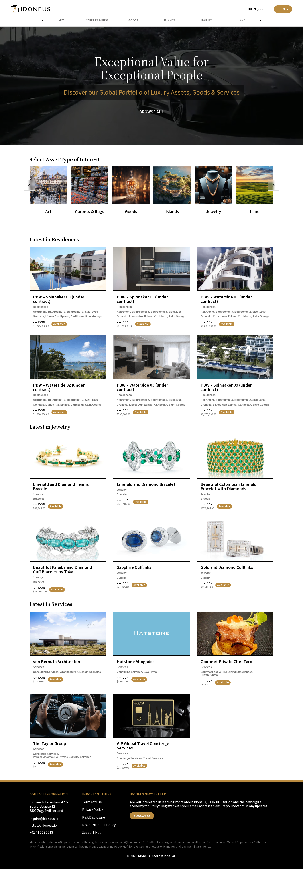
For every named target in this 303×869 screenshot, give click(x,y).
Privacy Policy (92, 810)
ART (61, 20)
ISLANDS (169, 20)
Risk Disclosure (93, 817)
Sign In (283, 9)
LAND (242, 20)
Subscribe (142, 815)
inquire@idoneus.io (44, 819)
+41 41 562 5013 (41, 832)
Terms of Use (92, 802)
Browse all (151, 112)
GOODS (133, 20)
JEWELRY (206, 20)
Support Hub (91, 833)
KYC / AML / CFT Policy (99, 825)
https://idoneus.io (43, 826)
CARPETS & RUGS (97, 20)
